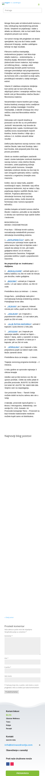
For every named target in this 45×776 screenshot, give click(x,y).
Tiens (8, 722)
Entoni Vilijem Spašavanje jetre (19, 585)
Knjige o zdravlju (12, 513)
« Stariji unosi (9, 617)
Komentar (8, 636)
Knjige (8, 725)
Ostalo (9, 475)
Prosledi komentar (11, 692)
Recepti (9, 729)
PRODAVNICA (22, 773)
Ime (6, 658)
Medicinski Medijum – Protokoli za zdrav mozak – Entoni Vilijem (22, 546)
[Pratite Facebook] (8, 764)
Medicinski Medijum (25, 513)
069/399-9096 (11, 740)
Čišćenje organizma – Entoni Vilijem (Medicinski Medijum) (20, 605)
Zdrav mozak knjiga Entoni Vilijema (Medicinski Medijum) (20, 567)
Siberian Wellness (13, 719)
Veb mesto (8, 676)
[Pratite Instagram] (12, 764)
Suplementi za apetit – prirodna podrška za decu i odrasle (22, 472)
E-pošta (7, 667)
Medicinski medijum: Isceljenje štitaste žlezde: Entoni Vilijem (21, 510)
